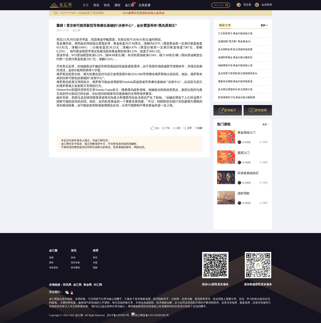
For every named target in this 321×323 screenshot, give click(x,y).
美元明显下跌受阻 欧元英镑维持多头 (237, 73)
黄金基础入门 (246, 132)
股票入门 (243, 152)
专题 (95, 262)
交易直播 (144, 5)
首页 (86, 5)
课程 (117, 5)
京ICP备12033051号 (118, 315)
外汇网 (98, 284)
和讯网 (67, 284)
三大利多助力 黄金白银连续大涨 (235, 33)
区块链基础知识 (248, 173)
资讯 (96, 5)
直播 (51, 257)
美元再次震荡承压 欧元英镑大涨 (235, 89)
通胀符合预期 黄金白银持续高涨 (235, 81)
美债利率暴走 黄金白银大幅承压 (235, 57)
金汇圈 (129, 5)
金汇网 (77, 284)
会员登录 (267, 4)
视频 (95, 267)
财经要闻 (75, 267)
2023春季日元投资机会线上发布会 (143, 13)
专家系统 (53, 267)
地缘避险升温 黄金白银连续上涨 (235, 65)
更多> (265, 124)
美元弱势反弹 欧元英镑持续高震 (235, 49)
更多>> (264, 25)
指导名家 (75, 262)
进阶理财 (243, 193)
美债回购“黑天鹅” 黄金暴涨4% (234, 41)
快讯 (107, 5)
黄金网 (87, 284)
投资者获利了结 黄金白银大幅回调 (236, 97)
